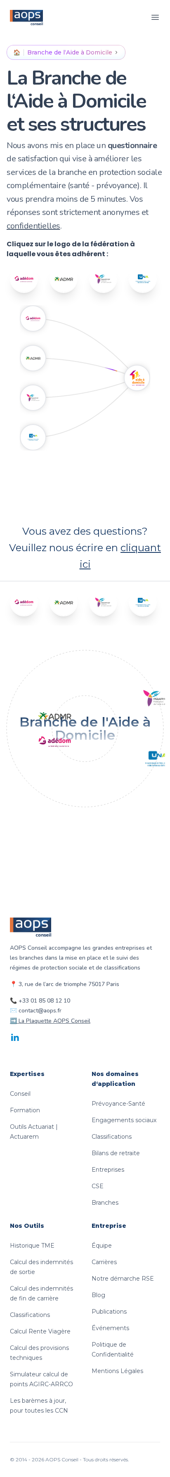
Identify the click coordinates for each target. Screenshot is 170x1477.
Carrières (104, 1262)
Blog (98, 1295)
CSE (98, 1186)
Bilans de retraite (116, 1153)
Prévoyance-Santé (118, 1103)
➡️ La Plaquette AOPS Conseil (50, 1021)
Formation (25, 1110)
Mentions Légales (117, 1371)
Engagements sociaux (124, 1120)
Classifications (112, 1136)
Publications (109, 1311)
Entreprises (108, 1169)
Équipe (102, 1245)
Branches (105, 1202)
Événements (110, 1328)
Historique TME (32, 1245)
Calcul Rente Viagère (40, 1331)
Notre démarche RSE (123, 1278)
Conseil (20, 1093)
